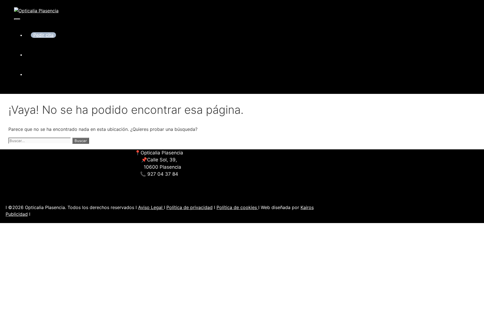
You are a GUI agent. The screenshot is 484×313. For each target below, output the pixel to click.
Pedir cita (43, 35)
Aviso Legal (151, 207)
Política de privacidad (189, 207)
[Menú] (17, 19)
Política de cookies (237, 207)
